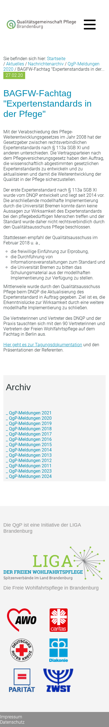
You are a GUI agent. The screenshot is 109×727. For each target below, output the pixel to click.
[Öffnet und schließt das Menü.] (88, 25)
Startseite (56, 58)
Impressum (11, 716)
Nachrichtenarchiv (46, 64)
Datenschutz (12, 722)
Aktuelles (15, 64)
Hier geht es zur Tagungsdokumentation (42, 344)
